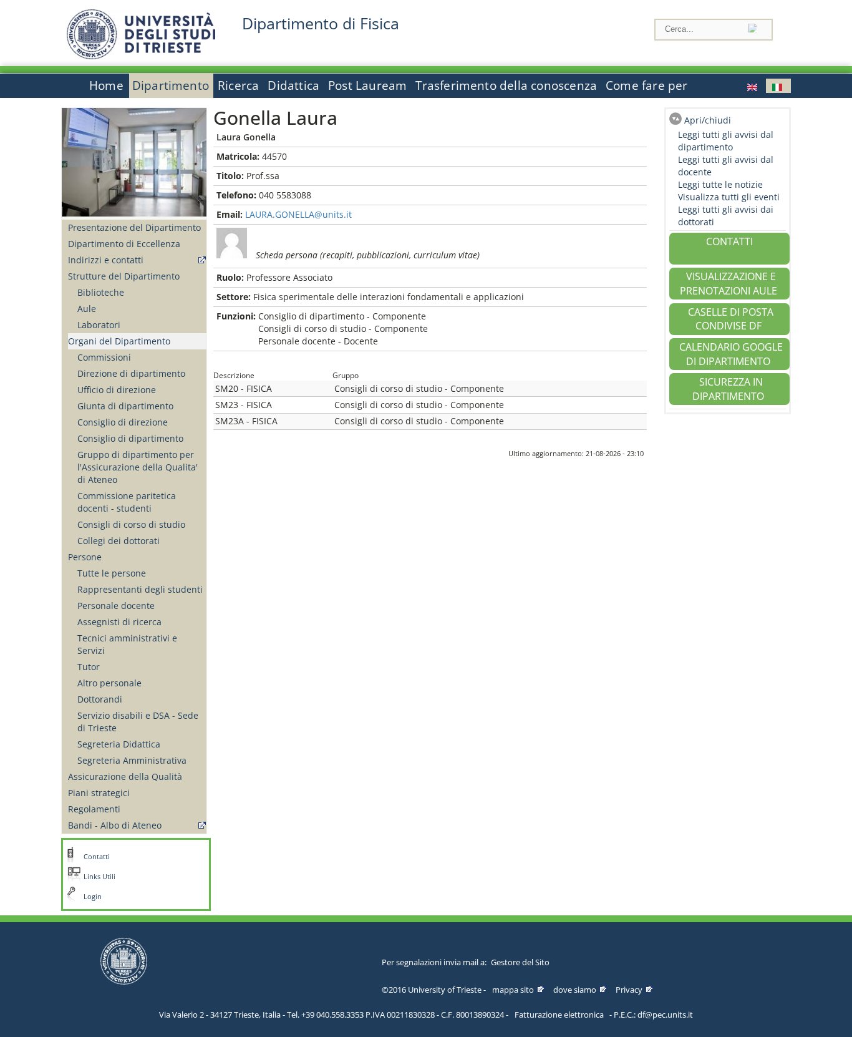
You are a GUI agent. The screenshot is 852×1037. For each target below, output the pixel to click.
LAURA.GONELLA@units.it (298, 214)
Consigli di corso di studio (131, 524)
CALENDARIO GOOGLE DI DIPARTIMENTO (731, 354)
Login (93, 896)
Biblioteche (100, 292)
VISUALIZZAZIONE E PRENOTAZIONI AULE (728, 284)
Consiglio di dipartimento (130, 438)
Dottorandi (99, 699)
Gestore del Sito (520, 962)
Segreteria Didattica (118, 744)
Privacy (629, 989)
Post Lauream (367, 85)
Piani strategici (99, 793)
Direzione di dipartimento (131, 373)
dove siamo (574, 989)
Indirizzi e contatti (105, 260)
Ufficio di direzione (116, 390)
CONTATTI (729, 241)
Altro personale (109, 683)
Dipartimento (170, 85)
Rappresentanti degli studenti (140, 589)
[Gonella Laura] (753, 86)
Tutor (88, 667)
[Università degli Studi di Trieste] (141, 56)
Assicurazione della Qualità (125, 776)
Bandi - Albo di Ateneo (115, 825)
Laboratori (98, 325)
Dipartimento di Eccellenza (124, 244)
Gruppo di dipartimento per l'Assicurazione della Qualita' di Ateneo (137, 467)
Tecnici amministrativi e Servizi (127, 644)
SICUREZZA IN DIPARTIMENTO (728, 389)
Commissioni (104, 357)
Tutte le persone (111, 573)
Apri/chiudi (707, 120)
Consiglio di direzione (122, 422)
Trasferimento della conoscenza (506, 85)
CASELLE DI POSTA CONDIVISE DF (730, 319)
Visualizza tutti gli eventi (729, 197)
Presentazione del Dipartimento (134, 227)
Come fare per (646, 85)
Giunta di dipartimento (125, 406)
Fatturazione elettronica (559, 1014)
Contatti (97, 856)
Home (106, 85)
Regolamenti (94, 809)
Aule (86, 308)
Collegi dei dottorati (118, 541)
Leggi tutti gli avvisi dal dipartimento (725, 141)
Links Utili (99, 876)
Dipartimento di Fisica (320, 23)
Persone (85, 557)
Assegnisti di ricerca (119, 622)
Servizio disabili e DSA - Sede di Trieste (137, 721)
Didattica (293, 85)
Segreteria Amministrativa (131, 760)
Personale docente (116, 605)
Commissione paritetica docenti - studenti (126, 502)
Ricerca (238, 85)
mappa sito (513, 989)
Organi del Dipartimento (119, 341)
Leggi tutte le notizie (720, 184)
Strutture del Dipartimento (124, 276)
